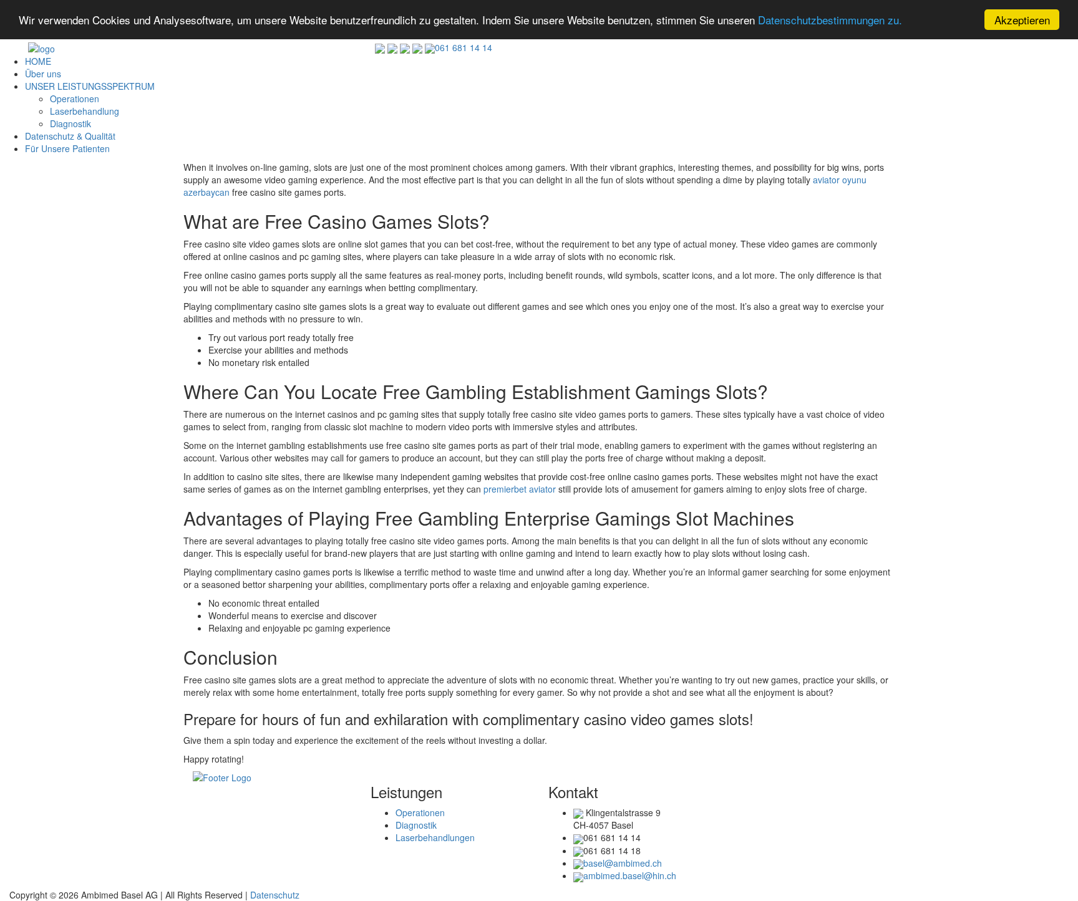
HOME (38, 61)
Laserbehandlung (84, 111)
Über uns (43, 73)
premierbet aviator (519, 489)
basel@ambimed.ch (622, 863)
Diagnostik (70, 123)
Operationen (74, 98)
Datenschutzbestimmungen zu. (830, 20)
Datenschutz (274, 895)
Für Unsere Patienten (67, 148)
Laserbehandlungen (435, 837)
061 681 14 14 (463, 47)
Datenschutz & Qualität (70, 136)
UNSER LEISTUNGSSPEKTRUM (90, 86)
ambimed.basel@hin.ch (629, 875)
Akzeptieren (1022, 19)
